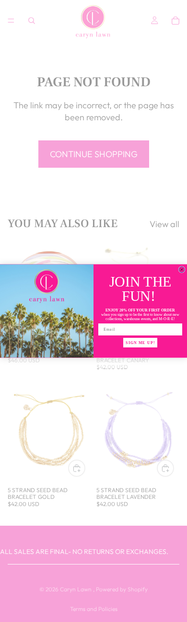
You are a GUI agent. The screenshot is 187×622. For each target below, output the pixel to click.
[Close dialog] (182, 270)
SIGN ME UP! (140, 343)
